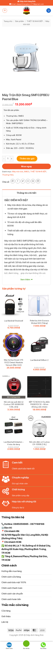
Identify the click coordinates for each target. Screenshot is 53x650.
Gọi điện (43, 648)
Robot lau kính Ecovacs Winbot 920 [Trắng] (39, 321)
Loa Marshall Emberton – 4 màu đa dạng (14, 443)
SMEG (26, 171)
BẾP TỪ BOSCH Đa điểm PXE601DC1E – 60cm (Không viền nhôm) (39, 404)
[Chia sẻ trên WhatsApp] (12, 181)
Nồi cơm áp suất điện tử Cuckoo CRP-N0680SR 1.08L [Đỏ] (14, 404)
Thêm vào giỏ (27, 158)
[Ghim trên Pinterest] (33, 181)
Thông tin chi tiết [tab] (26, 193)
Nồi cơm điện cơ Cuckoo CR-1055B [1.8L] (39, 443)
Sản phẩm (19, 21)
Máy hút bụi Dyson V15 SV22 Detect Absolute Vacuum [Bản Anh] (13, 362)
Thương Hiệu (8, 175)
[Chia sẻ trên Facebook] (17, 181)
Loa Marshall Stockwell (13, 321)
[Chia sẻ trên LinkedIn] (38, 181)
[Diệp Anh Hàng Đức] (26, 10)
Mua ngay (26, 166)
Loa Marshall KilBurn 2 (39, 360)
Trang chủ (8, 21)
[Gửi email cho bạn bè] (28, 181)
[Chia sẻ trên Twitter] (22, 181)
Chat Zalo (9, 648)
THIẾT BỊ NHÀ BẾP (35, 21)
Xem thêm (25, 279)
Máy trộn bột (17, 171)
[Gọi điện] (26, 644)
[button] (4, 10)
